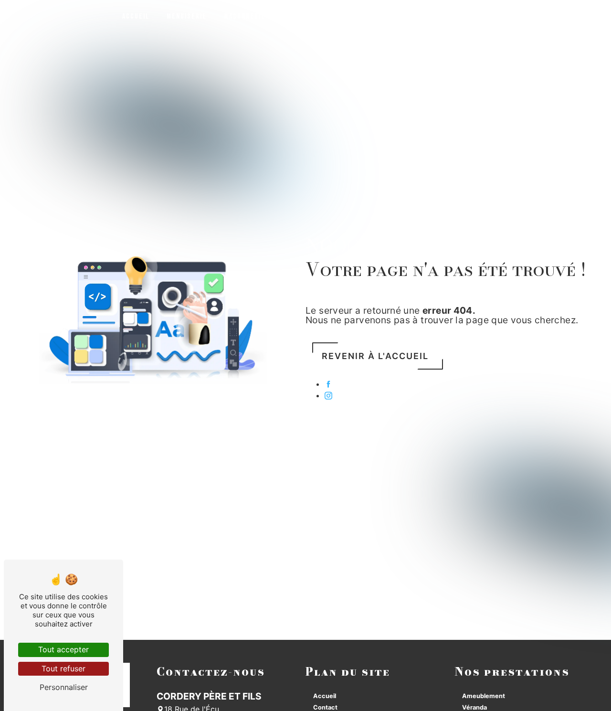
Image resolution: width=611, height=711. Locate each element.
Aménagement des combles (331, 16)
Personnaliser (64, 687)
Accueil (135, 16)
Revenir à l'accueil (375, 356)
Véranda (474, 707)
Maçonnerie (244, 16)
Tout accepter (63, 649)
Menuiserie (187, 16)
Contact (529, 16)
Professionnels (424, 16)
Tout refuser (63, 668)
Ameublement (483, 696)
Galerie (484, 16)
